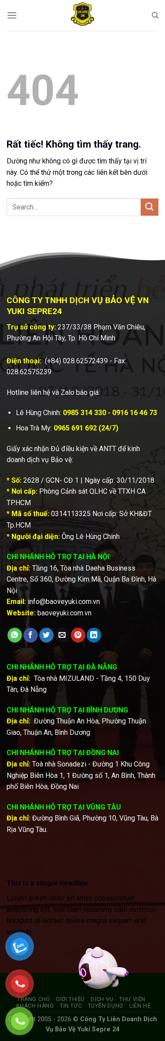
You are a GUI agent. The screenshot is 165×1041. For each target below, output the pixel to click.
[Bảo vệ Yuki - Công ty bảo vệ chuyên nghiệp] (82, 15)
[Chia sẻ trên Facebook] (30, 635)
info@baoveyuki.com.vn (64, 601)
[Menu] (12, 15)
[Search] (155, 15)
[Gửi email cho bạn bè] (62, 635)
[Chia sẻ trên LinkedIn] (94, 635)
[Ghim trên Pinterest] (78, 635)
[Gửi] (149, 207)
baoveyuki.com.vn (64, 613)
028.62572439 (85, 361)
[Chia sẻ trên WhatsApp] (14, 635)
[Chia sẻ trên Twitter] (46, 635)
